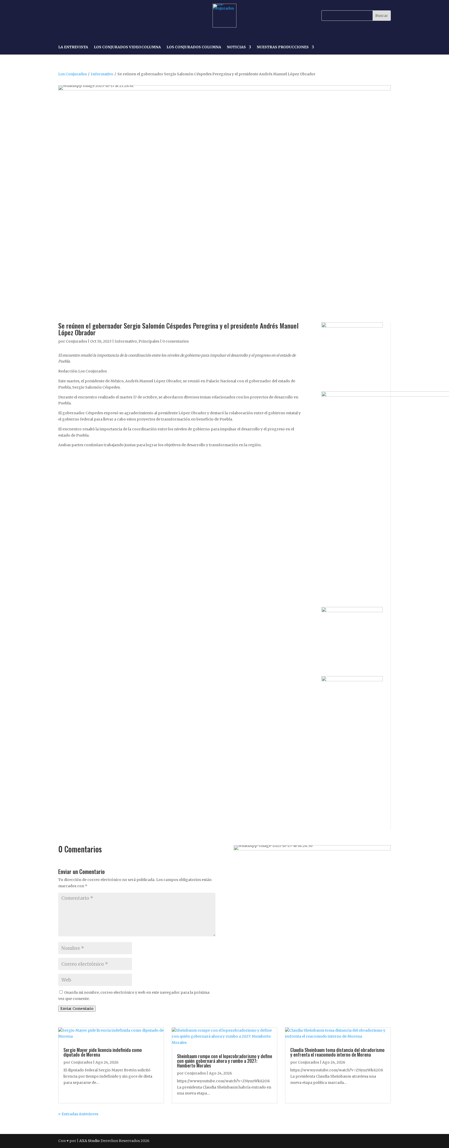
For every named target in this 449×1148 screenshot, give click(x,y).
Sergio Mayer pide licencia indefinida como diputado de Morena (102, 1052)
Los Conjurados (72, 74)
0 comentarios (175, 341)
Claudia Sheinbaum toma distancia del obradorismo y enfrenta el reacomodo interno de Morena (337, 1052)
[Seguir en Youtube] (98, 15)
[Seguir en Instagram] (75, 15)
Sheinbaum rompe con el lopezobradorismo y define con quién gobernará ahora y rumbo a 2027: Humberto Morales (224, 1061)
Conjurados (76, 341)
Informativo (102, 74)
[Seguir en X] (86, 15)
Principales (148, 341)
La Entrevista (73, 47)
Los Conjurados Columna (194, 47)
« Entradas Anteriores (78, 1114)
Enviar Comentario (77, 1008)
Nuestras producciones (283, 47)
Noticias (236, 47)
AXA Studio (90, 1140)
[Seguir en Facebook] (63, 15)
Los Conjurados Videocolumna (127, 47)
